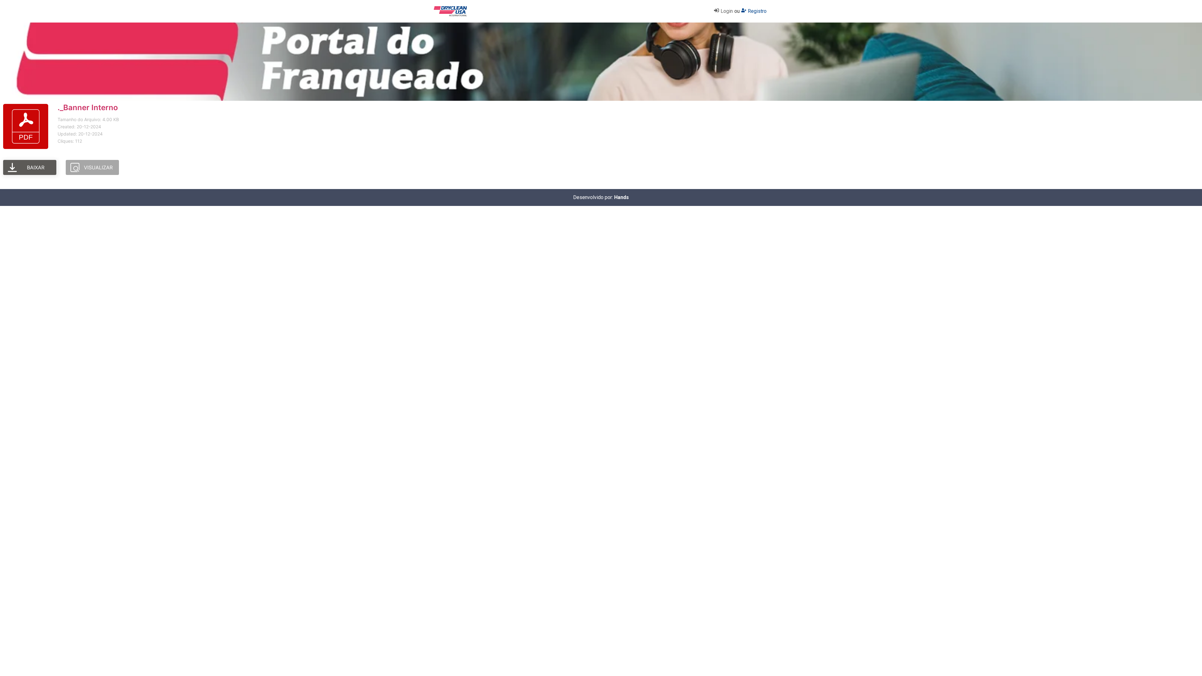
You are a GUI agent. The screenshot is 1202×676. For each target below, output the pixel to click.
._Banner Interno (88, 107)
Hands (621, 197)
